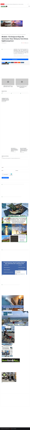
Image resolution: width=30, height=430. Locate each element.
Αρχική (3, 34)
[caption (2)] (15, 216)
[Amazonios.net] (4, 6)
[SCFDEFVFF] (14, 274)
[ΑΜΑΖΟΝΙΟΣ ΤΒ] (13, 184)
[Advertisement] (15, 1)
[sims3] (9, 381)
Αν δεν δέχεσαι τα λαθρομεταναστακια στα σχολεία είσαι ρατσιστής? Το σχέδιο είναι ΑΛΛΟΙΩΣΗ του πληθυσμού (14, 149)
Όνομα (3, 167)
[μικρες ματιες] (8, 382)
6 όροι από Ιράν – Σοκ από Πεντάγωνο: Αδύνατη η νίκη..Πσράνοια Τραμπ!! (13, 4)
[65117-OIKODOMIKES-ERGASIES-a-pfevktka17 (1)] (13, 310)
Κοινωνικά (5, 34)
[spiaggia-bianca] (6, 23)
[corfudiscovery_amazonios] (17, 23)
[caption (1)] (15, 325)
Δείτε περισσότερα (14, 59)
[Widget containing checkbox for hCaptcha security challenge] (7, 174)
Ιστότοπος (17, 170)
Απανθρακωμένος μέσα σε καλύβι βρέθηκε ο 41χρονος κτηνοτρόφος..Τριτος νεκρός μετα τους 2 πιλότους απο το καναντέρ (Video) (5, 99)
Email (2, 170)
